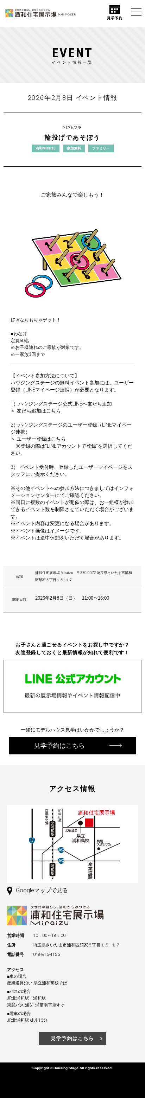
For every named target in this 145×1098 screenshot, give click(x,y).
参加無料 (74, 148)
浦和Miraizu (46, 148)
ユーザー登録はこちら (41, 439)
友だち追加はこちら (39, 411)
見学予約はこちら (72, 1038)
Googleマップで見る (42, 890)
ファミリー (101, 148)
